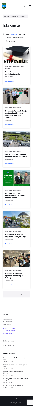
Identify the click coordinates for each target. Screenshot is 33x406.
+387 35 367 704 (8, 387)
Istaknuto (13, 34)
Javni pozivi (23, 16)
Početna (6, 16)
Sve (7, 34)
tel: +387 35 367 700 (9, 328)
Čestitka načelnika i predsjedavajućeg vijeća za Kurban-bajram (16, 195)
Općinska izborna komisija (14, 37)
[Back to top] (29, 398)
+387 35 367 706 (8, 361)
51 (21, 294)
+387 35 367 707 (8, 382)
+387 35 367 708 (8, 368)
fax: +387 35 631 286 (9, 331)
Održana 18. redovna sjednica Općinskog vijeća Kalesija (15, 276)
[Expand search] (24, 6)
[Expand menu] (30, 6)
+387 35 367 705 (8, 375)
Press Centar (14, 16)
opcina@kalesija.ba (8, 333)
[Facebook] (16, 399)
